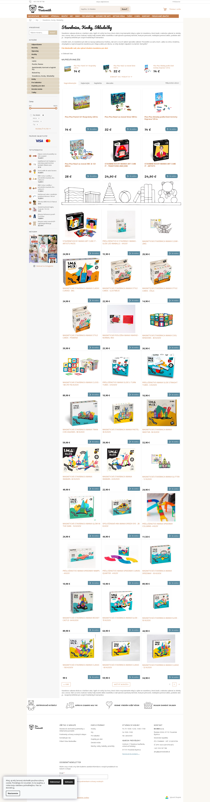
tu (13, 788)
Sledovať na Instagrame (44, 266)
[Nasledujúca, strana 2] (174, 684)
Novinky (35, 48)
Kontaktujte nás (65, 738)
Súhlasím (69, 782)
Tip (35, 124)
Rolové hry (36, 73)
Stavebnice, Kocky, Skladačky (43, 76)
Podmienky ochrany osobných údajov (72, 734)
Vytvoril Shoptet (175, 797)
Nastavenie (13, 793)
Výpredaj (35, 51)
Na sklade (38, 115)
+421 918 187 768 (160, 748)
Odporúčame (37, 44)
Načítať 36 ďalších (121, 684)
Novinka (37, 121)
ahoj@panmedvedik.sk (162, 752)
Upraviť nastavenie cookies (79, 797)
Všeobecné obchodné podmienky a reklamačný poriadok (71, 730)
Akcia (36, 118)
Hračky (34, 54)
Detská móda (37, 89)
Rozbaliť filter (42, 129)
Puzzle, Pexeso (37, 64)
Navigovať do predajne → (131, 754)
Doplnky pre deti (38, 86)
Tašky (34, 92)
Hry (33, 58)
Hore (67, 684)
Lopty (34, 61)
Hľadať (124, 9)
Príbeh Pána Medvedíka (67, 741)
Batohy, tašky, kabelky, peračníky (102, 746)
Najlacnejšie (85, 83)
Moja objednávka (102, 2)
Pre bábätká (36, 82)
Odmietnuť (55, 782)
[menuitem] (33, 16)
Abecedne (109, 83)
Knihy (34, 79)
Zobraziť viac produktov (120, 77)
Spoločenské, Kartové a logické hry (44, 68)
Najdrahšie (98, 83)
